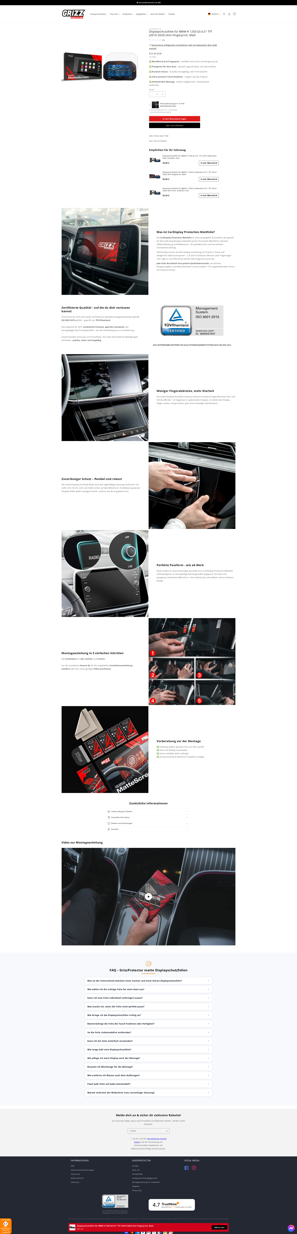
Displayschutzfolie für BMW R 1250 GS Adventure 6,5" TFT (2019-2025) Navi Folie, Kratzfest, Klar (190, 189)
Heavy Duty (137, 1190)
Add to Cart (219, 1227)
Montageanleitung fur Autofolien (146, 1182)
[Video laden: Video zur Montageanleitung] (148, 897)
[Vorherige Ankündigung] (96, 2)
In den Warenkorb (209, 163)
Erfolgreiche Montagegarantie (144, 1178)
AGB (72, 1166)
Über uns (136, 1170)
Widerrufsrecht (77, 1178)
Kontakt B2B (137, 1174)
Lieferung (75, 1182)
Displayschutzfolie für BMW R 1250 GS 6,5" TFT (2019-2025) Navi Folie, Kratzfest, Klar (189, 157)
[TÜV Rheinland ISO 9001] (115, 1202)
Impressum (75, 1174)
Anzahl (151, 90)
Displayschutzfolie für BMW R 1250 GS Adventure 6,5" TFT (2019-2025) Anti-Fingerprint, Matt (190, 173)
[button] (224, 14)
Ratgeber (136, 1186)
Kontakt (135, 1166)
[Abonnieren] (166, 1131)
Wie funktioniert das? (168, 106)
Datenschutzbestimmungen (82, 1170)
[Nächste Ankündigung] (200, 2)
